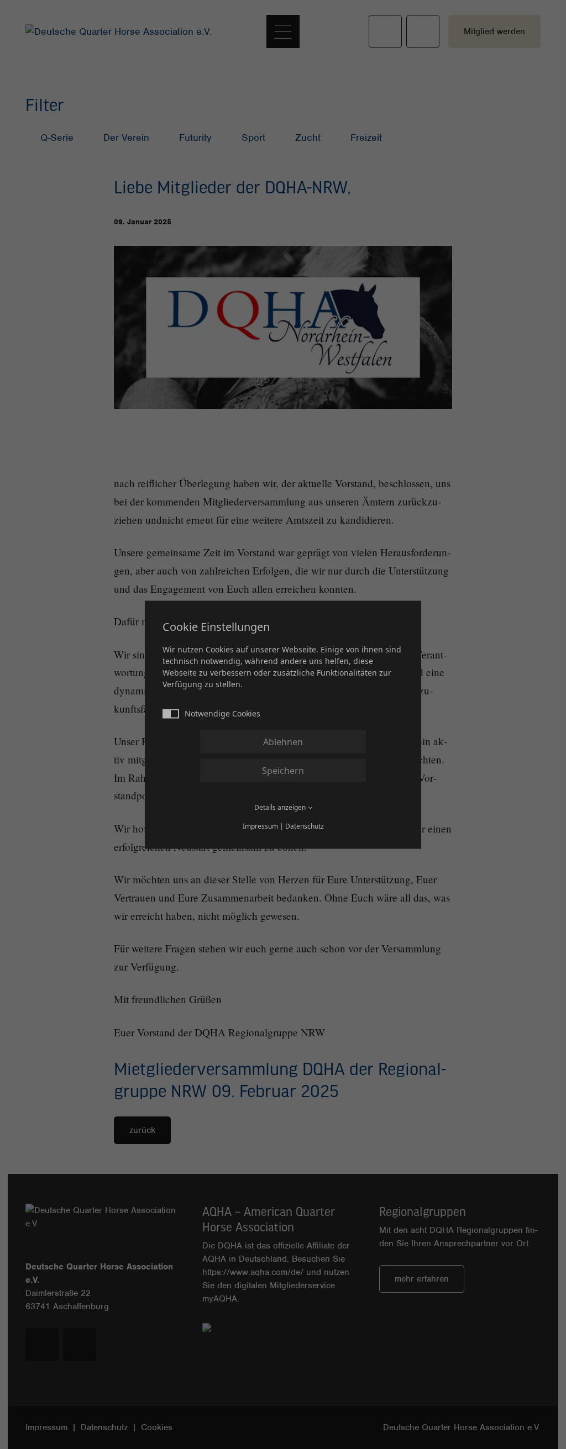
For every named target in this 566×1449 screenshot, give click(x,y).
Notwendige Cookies (222, 713)
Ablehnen (283, 741)
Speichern (283, 770)
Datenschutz (304, 825)
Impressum (260, 825)
